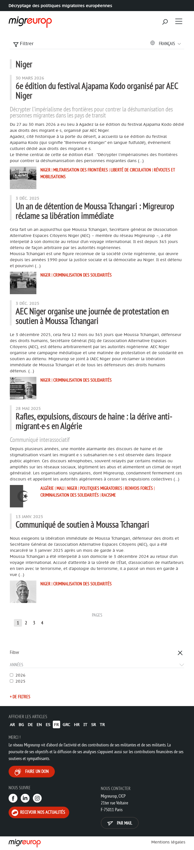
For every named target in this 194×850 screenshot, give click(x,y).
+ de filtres (20, 697)
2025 (20, 681)
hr (77, 724)
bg (21, 724)
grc (66, 724)
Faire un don (36, 771)
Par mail (124, 823)
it (85, 724)
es (48, 724)
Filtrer (26, 43)
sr (93, 724)
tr (102, 724)
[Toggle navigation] (178, 21)
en (39, 724)
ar (12, 724)
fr (56, 724)
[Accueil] (29, 20)
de (30, 724)
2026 (20, 675)
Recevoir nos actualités (42, 812)
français (167, 43)
